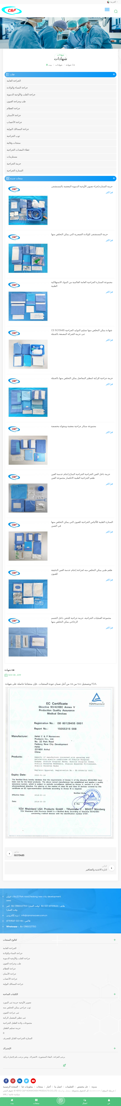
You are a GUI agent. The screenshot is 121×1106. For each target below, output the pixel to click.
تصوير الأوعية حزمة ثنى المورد (17, 1003)
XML (5, 1095)
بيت (50, 65)
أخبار (48, 1087)
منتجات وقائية (13, 143)
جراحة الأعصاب (14, 122)
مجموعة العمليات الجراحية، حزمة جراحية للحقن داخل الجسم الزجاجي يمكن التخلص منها (81, 620)
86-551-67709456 (49, 906)
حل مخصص (82, 1087)
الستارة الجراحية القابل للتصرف (17, 1038)
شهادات (58, 65)
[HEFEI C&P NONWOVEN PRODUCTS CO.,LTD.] (12, 10)
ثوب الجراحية (13, 136)
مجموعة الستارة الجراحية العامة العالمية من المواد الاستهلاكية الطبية (81, 284)
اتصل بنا (58, 1087)
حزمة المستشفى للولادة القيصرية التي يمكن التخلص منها (79, 234)
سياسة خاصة (14, 1095)
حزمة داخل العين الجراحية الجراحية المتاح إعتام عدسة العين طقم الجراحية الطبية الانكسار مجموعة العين (80, 476)
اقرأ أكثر (109, 193)
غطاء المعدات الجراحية (18, 150)
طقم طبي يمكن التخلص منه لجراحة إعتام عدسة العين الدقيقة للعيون (81, 572)
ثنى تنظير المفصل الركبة (14, 1018)
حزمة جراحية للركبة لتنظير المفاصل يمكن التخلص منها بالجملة (82, 378)
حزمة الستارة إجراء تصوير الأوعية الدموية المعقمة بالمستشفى (81, 186)
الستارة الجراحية (15, 170)
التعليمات (69, 1087)
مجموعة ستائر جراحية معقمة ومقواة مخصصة (73, 426)
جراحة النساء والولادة (17, 88)
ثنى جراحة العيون (11, 1013)
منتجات (39, 1087)
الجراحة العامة (14, 81)
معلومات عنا (27, 1087)
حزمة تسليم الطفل (12, 1028)
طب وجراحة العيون (16, 101)
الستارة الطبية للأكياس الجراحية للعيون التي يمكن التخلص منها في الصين (82, 524)
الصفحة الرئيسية (10, 1087)
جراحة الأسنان (14, 115)
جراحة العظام (13, 108)
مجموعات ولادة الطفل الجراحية (17, 1023)
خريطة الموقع (108, 1091)
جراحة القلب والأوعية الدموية (21, 94)
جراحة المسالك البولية (18, 129)
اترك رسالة (61, 1100)
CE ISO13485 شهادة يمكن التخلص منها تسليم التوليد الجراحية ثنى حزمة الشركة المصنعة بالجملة (81, 332)
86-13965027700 (19, 906)
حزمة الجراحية (14, 164)
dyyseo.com (94, 1091)
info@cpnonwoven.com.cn (34, 915)
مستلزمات (12, 157)
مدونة (94, 1087)
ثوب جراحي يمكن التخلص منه (17, 1008)
